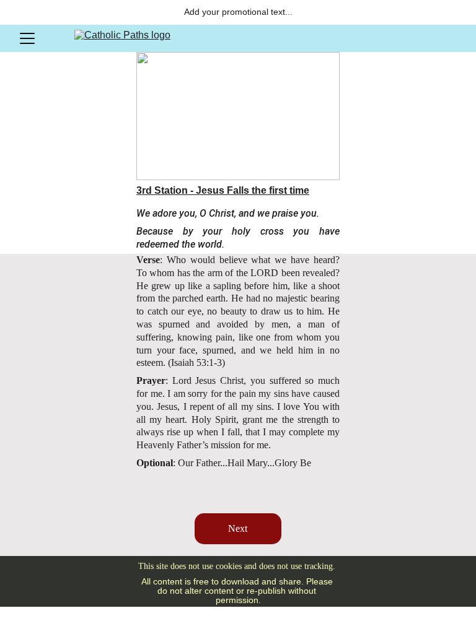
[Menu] (27, 38)
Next (237, 528)
